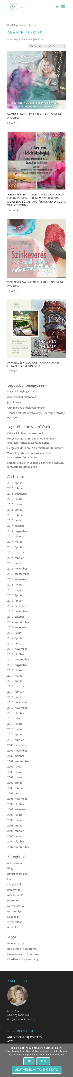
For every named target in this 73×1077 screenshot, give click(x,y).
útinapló (12, 927)
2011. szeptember (18, 659)
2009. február (15, 788)
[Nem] (68, 1060)
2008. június (14, 814)
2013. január (15, 600)
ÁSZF (10, 1041)
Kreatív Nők (14, 884)
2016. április (14, 483)
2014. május (14, 541)
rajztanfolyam (15, 911)
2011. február (15, 691)
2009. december (17, 745)
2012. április (14, 638)
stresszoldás (14, 922)
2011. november (17, 648)
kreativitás (13, 889)
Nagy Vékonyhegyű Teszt (22, 391)
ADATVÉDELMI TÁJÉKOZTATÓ (24, 1037)
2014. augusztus (17, 531)
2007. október (15, 841)
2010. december (17, 702)
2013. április (14, 595)
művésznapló (15, 895)
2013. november (17, 568)
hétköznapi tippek (18, 873)
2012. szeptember (18, 622)
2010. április (14, 734)
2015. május (14, 504)
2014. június (14, 536)
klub (9, 879)
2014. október (15, 525)
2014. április (14, 547)
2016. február (15, 488)
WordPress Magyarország (22, 959)
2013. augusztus (17, 579)
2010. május (14, 729)
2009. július (14, 766)
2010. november (17, 707)
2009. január (15, 793)
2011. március (15, 686)
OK (29, 1061)
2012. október (15, 616)
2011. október (15, 654)
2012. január (15, 643)
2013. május (14, 590)
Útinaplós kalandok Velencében (26, 407)
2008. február (15, 830)
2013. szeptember (18, 573)
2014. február (15, 557)
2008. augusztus (17, 809)
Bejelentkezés (15, 943)
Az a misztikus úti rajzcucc (47, 448)
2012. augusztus (17, 627)
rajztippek (13, 916)
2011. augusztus (17, 665)
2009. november (17, 750)
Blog (10, 868)
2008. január (15, 836)
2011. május (14, 675)
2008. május (14, 820)
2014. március (15, 552)
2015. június (14, 499)
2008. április (14, 825)
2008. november (17, 798)
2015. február (15, 515)
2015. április (14, 509)
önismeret (13, 900)
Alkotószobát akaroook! (21, 397)
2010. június (14, 723)
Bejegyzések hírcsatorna (22, 948)
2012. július (14, 632)
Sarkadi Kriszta (16, 462)
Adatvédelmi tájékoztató (36, 1069)
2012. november (17, 611)
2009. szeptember (18, 761)
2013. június (14, 584)
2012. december (17, 606)
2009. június (14, 772)
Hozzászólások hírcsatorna (23, 954)
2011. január (15, 697)
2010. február (15, 740)
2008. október (15, 804)
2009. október (15, 755)
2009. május (14, 777)
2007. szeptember (18, 847)
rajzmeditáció (15, 906)
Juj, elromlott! (15, 402)
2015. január (15, 520)
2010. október (15, 713)
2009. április (14, 782)
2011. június (14, 670)
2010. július (14, 718)
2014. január (15, 563)
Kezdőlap (12, 25)
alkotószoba (14, 863)
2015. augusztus (17, 493)
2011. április (14, 681)
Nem (43, 1061)
